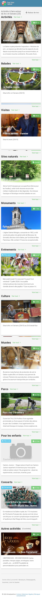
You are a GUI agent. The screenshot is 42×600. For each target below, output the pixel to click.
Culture (5, 296)
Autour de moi (32, 13)
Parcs (4, 389)
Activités (6, 17)
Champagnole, (31, 580)
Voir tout (18, 17)
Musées (6, 342)
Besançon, (22, 580)
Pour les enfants (11, 435)
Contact (18, 594)
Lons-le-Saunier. (14, 582)
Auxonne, (5, 582)
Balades (6, 63)
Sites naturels (9, 156)
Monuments (8, 203)
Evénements (8, 249)
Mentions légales (27, 594)
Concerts (6, 482)
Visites (5, 110)
